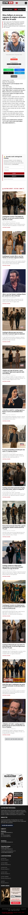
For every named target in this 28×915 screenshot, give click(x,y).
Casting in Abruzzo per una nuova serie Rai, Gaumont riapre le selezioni (13, 333)
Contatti (19, 912)
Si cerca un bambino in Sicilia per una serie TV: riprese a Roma (13, 450)
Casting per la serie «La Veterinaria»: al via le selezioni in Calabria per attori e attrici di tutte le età (13, 606)
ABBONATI (14, 176)
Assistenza (3, 840)
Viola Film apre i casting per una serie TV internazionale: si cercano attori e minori (13, 686)
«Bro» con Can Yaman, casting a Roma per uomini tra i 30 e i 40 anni (14, 295)
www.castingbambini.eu (6, 864)
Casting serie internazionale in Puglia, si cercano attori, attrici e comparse (13, 488)
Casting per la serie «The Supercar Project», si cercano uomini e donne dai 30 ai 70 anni (13, 218)
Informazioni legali (9, 913)
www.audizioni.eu (5, 882)
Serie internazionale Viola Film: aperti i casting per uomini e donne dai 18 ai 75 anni (13, 527)
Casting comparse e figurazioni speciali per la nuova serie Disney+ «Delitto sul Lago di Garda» (12, 567)
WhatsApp (9, 69)
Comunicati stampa (5, 846)
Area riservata (4, 912)
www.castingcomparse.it (6, 878)
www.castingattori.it (5, 869)
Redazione (3, 831)
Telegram (19, 72)
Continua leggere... (6, 227)
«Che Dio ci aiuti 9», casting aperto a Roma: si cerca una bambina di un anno (13, 411)
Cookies (3, 913)
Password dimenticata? (8, 179)
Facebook (19, 69)
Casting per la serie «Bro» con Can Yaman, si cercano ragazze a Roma (12, 256)
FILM (5, 9)
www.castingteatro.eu (6, 873)
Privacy (23, 912)
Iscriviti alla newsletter (7, 825)
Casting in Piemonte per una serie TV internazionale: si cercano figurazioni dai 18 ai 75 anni (13, 646)
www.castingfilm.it (5, 859)
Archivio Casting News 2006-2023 (14, 739)
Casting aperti (10, 912)
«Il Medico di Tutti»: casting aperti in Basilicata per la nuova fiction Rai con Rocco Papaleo (13, 725)
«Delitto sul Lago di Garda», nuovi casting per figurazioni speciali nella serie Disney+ (13, 372)
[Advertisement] (14, 138)
